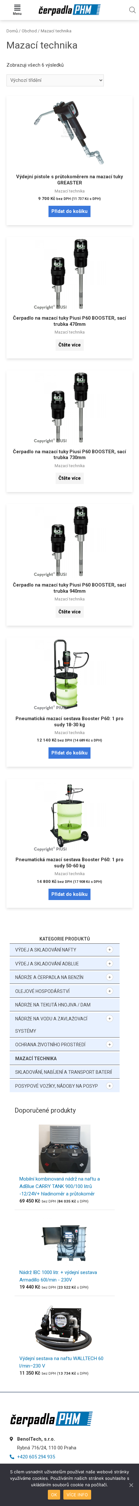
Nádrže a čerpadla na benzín (49, 977)
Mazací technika (36, 1058)
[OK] (131, 1485)
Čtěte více (70, 345)
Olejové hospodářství (42, 991)
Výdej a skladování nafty (45, 949)
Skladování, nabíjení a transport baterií (63, 1072)
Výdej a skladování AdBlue (47, 963)
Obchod (29, 30)
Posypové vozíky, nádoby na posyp (56, 1086)
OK (54, 1494)
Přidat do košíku (69, 211)
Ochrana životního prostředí (50, 1044)
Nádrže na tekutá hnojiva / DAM (53, 1004)
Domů (12, 30)
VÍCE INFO (77, 1494)
